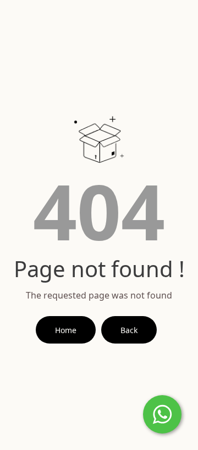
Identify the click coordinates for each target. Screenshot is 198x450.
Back (129, 330)
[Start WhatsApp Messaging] (162, 413)
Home (65, 330)
